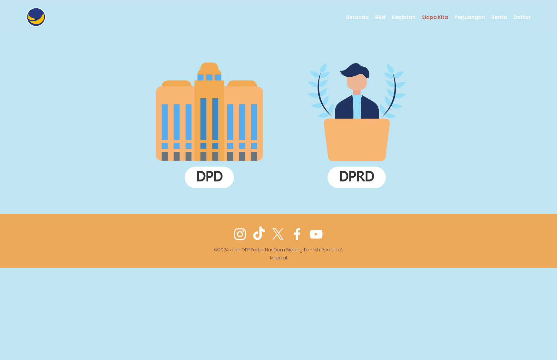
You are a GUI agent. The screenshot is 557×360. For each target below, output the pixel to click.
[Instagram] (240, 234)
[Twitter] (278, 234)
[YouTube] (316, 234)
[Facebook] (297, 234)
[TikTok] (259, 234)
